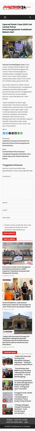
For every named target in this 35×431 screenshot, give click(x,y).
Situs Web (6, 218)
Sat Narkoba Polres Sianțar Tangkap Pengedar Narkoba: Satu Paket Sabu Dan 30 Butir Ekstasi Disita (16, 154)
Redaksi (10, 420)
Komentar (6, 176)
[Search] (30, 17)
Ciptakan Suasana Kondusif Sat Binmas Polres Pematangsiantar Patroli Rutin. (16, 142)
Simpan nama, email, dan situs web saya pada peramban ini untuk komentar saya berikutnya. (17, 227)
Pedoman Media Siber (14, 422)
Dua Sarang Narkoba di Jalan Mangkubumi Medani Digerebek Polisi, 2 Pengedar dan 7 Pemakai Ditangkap (7, 385)
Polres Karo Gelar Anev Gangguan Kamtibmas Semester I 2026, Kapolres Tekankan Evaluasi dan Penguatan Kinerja (17, 253)
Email (5, 210)
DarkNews (15, 426)
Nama (5, 203)
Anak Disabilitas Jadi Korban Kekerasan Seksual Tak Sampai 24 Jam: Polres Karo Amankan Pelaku (17, 289)
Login (26, 422)
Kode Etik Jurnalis (20, 420)
